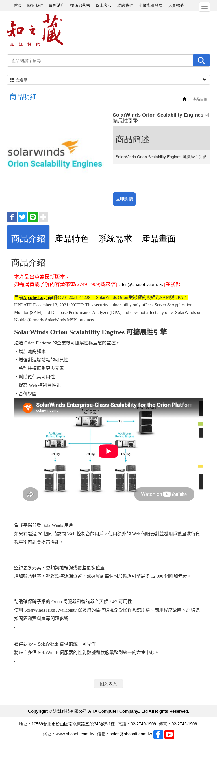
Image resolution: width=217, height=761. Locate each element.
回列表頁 (108, 683)
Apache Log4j (36, 297)
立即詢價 (124, 199)
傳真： (165, 723)
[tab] (28, 237)
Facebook (158, 734)
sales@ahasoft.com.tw (141, 284)
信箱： (103, 733)
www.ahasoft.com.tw (75, 733)
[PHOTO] (55, 158)
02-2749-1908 (184, 723)
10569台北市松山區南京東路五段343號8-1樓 (73, 723)
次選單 (20, 80)
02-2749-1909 (143, 723)
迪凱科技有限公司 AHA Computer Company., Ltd (35, 30)
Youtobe (169, 734)
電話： (124, 723)
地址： (25, 723)
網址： (49, 733)
